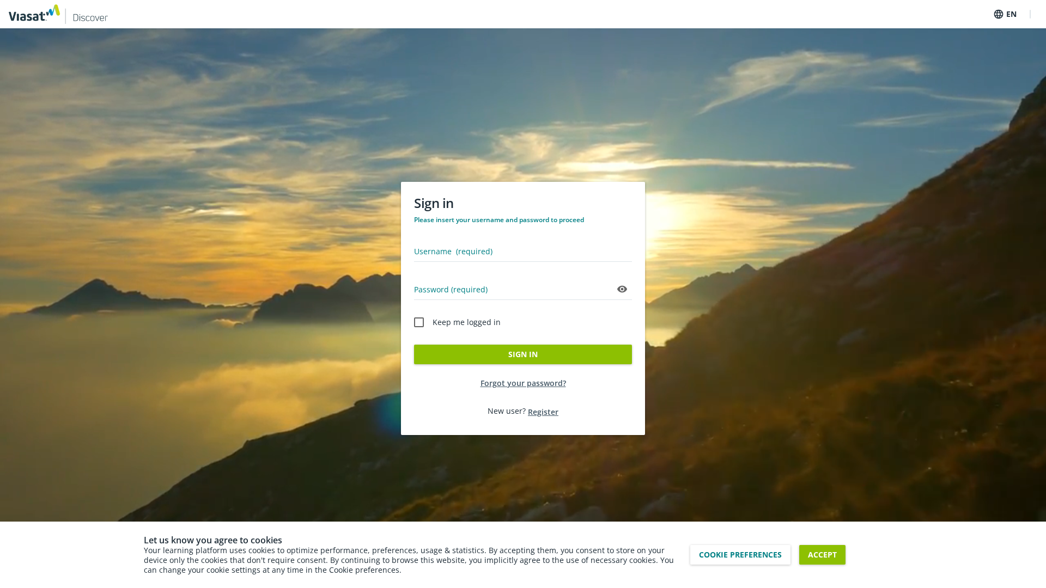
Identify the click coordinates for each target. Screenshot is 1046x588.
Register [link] (543, 412)
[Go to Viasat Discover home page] (58, 14)
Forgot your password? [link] (523, 383)
